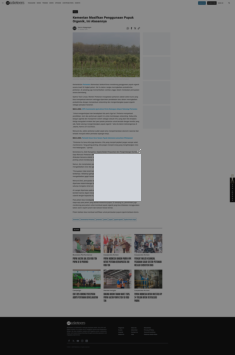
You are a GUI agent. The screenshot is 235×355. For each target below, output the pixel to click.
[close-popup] (139, 151)
